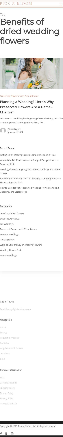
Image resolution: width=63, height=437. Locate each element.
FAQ (2, 377)
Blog (2, 358)
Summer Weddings (9, 234)
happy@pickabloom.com (18, 309)
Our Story (4, 353)
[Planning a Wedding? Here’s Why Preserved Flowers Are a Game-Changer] (31, 73)
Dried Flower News (9, 218)
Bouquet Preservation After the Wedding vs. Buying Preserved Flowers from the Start (30, 180)
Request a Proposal (9, 337)
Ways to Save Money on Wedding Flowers (21, 244)
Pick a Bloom (16, 4)
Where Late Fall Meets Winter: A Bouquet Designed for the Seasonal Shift (29, 162)
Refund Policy (6, 393)
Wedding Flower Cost (10, 250)
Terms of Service (8, 403)
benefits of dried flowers (12, 213)
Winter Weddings (8, 255)
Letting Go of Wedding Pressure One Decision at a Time (28, 154)
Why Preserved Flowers (11, 348)
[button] (61, 4)
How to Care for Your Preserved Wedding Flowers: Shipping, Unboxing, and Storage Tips (29, 189)
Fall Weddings (7, 223)
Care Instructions (8, 382)
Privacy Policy (6, 398)
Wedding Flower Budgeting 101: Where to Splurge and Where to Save (30, 171)
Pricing (3, 332)
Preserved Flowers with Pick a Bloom (19, 96)
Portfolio (4, 343)
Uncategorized (7, 239)
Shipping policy (7, 387)
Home (3, 327)
